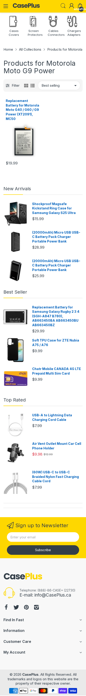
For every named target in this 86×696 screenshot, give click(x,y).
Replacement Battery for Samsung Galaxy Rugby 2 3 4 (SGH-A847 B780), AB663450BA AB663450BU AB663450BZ (55, 316)
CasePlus (30, 674)
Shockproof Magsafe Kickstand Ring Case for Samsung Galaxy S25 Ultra (54, 208)
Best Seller (15, 292)
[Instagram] (36, 608)
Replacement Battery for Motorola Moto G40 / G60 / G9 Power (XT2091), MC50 (22, 109)
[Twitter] (16, 608)
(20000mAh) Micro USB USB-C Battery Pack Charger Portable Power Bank (56, 236)
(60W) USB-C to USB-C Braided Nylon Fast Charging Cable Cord (55, 476)
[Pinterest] (26, 608)
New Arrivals (17, 188)
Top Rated (14, 400)
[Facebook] (6, 608)
